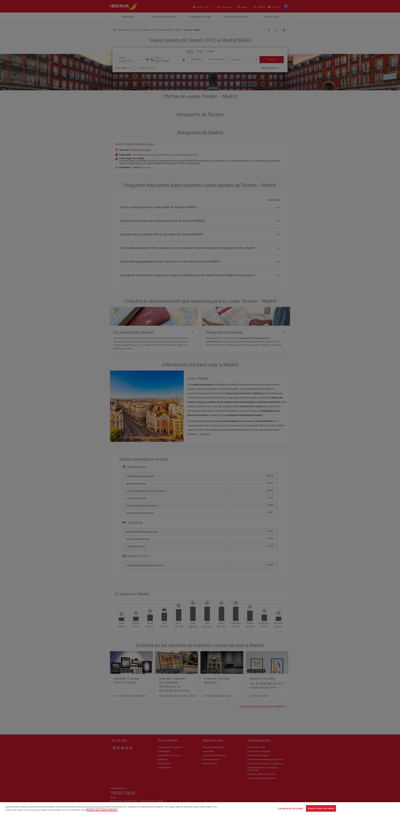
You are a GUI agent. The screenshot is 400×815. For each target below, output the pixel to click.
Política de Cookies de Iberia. (102, 809)
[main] (200, 808)
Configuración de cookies (290, 808)
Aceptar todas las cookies (321, 808)
